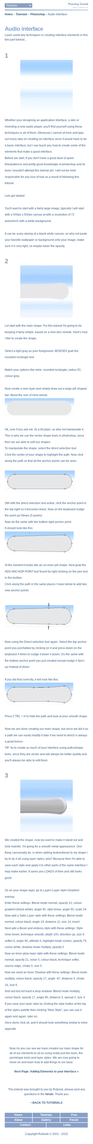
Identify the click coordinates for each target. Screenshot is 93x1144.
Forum (74, 1120)
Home (9, 14)
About (18, 1120)
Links (67, 1125)
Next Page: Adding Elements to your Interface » (46, 1071)
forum (49, 1094)
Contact (25, 1125)
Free (74, 1115)
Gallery (46, 1120)
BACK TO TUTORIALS (46, 1102)
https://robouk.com (80, 7)
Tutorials (21, 14)
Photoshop (37, 14)
